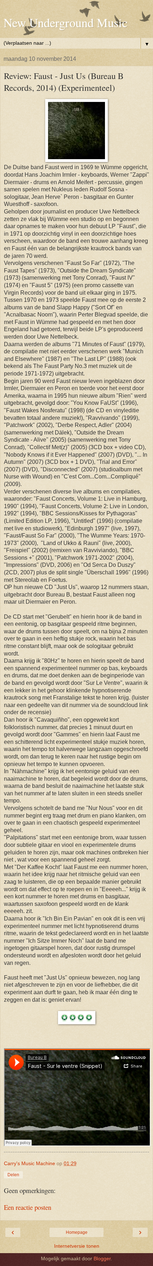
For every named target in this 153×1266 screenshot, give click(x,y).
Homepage (77, 1232)
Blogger (102, 1258)
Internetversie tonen (76, 1246)
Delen (13, 1174)
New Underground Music (65, 22)
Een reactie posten (27, 1207)
